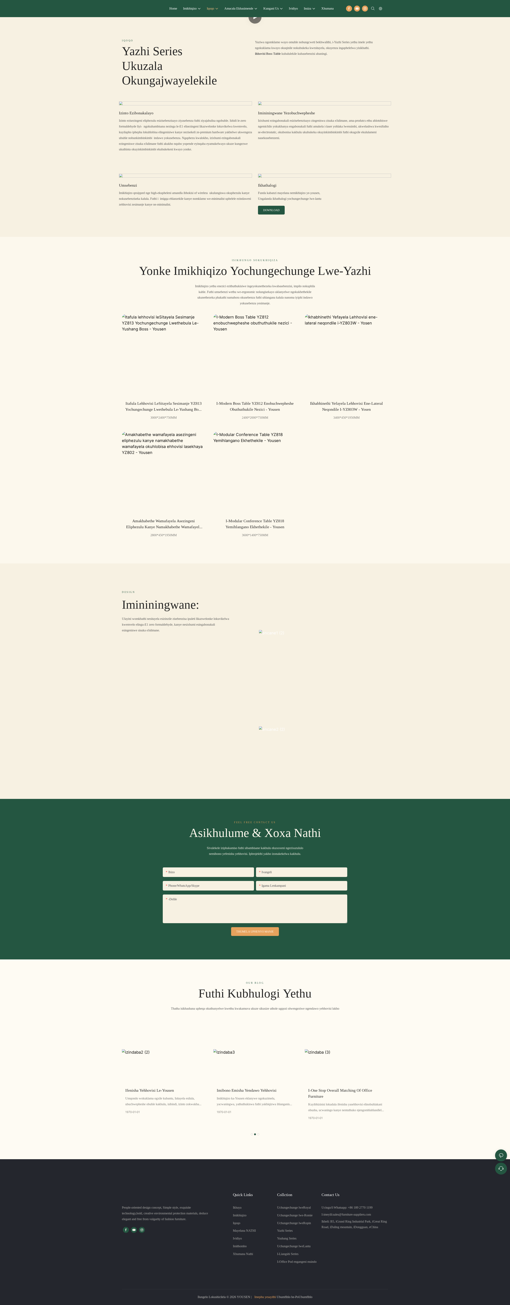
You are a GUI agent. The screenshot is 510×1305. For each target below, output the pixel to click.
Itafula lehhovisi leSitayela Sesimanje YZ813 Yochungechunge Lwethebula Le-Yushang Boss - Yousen (163, 406)
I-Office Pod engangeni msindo (297, 1262)
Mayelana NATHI (244, 1230)
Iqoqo (236, 1223)
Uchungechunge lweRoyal (294, 1207)
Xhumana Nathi (243, 1254)
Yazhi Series (285, 1230)
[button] (252, 1134)
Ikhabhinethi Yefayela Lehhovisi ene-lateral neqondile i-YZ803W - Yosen (346, 406)
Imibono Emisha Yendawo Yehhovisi (247, 1090)
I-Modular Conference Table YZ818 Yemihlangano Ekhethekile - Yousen (255, 523)
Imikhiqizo (239, 1215)
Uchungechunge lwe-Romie (295, 1215)
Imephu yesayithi (265, 1297)
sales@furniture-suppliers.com (352, 1214)
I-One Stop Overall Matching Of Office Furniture (340, 1093)
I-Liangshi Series (287, 1254)
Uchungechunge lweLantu (294, 1246)
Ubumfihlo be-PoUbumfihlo (294, 1297)
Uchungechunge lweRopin (294, 1223)
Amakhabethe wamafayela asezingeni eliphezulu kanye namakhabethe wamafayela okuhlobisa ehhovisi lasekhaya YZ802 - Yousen (163, 524)
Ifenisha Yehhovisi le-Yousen (149, 1090)
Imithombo (240, 1246)
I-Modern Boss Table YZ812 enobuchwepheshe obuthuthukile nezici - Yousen (255, 406)
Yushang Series (286, 1238)
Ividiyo (237, 1238)
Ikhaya (237, 1207)
